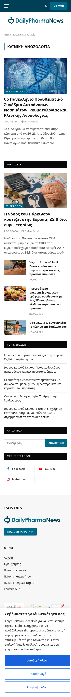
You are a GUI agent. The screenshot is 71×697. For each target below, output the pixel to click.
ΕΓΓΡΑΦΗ (59, 6)
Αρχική (8, 557)
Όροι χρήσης (12, 564)
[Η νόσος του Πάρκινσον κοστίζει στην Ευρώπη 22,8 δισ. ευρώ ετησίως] (35, 190)
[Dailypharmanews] (35, 20)
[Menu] (6, 6)
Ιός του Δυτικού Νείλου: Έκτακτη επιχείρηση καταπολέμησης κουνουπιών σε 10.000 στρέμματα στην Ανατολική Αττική (33, 413)
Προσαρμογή (37, 673)
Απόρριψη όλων (37, 687)
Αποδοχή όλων (37, 660)
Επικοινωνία (12, 589)
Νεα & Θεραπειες (15, 91)
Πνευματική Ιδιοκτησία (19, 582)
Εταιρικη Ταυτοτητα (20, 531)
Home (7, 34)
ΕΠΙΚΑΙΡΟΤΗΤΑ (14, 206)
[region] (35, 652)
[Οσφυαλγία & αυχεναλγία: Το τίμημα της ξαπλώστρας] (15, 327)
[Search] (46, 6)
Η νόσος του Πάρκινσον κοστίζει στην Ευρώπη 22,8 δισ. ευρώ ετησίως (35, 219)
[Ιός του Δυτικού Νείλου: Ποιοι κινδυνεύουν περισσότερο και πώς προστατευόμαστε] (15, 267)
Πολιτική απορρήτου (17, 576)
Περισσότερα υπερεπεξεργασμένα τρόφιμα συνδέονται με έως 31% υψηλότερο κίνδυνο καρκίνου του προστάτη (32, 384)
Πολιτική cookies (15, 570)
